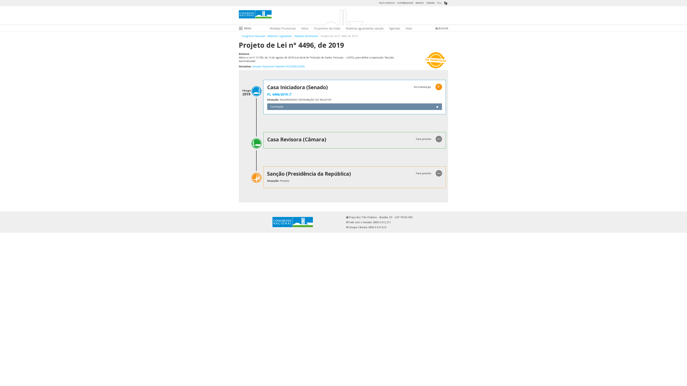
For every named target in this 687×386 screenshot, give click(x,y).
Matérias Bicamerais (306, 36)
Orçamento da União (327, 28)
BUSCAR (443, 28)
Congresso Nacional (253, 36)
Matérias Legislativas (279, 36)
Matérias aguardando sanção (365, 28)
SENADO (419, 2)
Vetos (304, 28)
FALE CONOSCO (387, 2)
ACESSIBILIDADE (405, 2)
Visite (409, 28)
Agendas (394, 28)
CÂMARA (430, 2)
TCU (439, 2)
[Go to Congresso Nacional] (255, 14)
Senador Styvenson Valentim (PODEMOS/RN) (278, 66)
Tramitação (276, 106)
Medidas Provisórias (283, 28)
